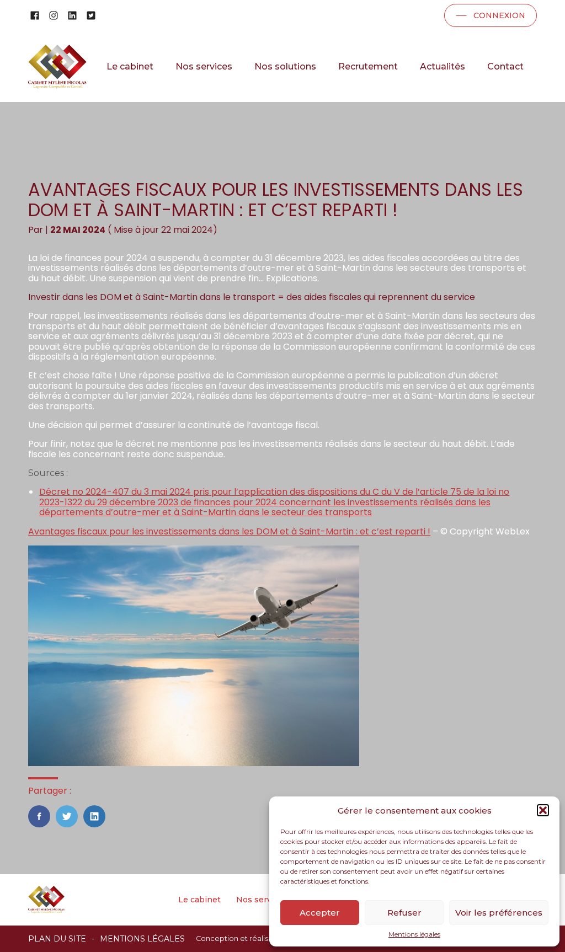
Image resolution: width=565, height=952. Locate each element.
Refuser (404, 912)
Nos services (203, 66)
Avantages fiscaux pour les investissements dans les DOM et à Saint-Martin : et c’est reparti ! (229, 531)
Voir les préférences (498, 912)
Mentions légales (414, 934)
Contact (505, 66)
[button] (542, 810)
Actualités (442, 66)
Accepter (320, 912)
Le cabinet (129, 66)
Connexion (499, 15)
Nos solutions (285, 66)
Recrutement (368, 66)
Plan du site (57, 938)
